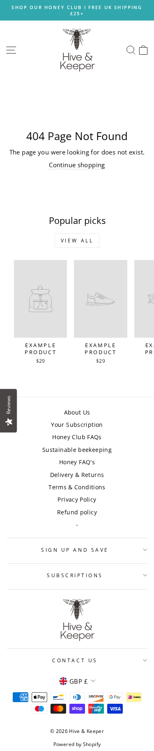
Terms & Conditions (77, 487)
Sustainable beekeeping (77, 450)
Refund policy (77, 512)
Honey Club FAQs (77, 437)
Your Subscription (77, 424)
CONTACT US (74, 660)
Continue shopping (77, 165)
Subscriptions (75, 575)
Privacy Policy (76, 499)
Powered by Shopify (77, 744)
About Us (77, 412)
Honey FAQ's (77, 462)
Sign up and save (75, 549)
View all (77, 240)
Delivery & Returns (77, 475)
